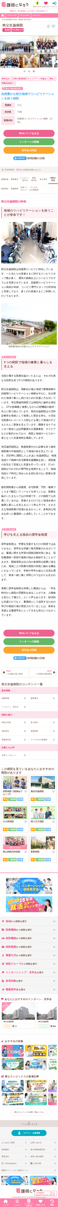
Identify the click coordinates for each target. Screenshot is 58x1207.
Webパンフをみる (29, 133)
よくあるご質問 (8, 1143)
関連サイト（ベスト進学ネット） (15, 1170)
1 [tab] (24, 71)
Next (54, 52)
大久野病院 (8, 821)
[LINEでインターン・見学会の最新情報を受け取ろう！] (48, 26)
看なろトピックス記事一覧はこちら (29, 1112)
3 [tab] (33, 71)
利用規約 (5, 1149)
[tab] (29, 921)
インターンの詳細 (29, 141)
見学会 (19, 170)
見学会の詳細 (29, 150)
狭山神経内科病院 (11, 851)
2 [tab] (29, 71)
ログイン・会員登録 (31, 1133)
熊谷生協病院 (37, 791)
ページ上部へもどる (29, 1124)
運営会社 (5, 1156)
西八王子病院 (37, 821)
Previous (3, 52)
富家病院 (35, 851)
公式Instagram (10, 1163)
